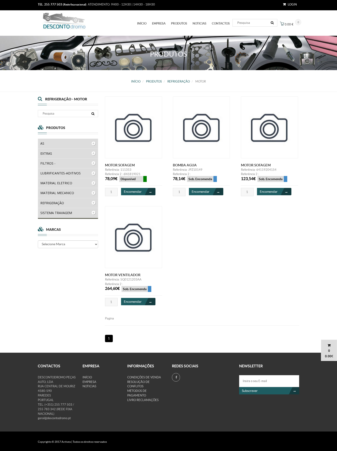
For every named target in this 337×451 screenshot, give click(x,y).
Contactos (221, 23)
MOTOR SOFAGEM (120, 165)
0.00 (328, 356)
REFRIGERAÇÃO (178, 81)
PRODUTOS (179, 23)
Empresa (159, 23)
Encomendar (133, 191)
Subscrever (250, 391)
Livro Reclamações (143, 400)
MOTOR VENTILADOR (123, 275)
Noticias (199, 23)
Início (141, 23)
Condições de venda (144, 377)
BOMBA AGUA (185, 165)
